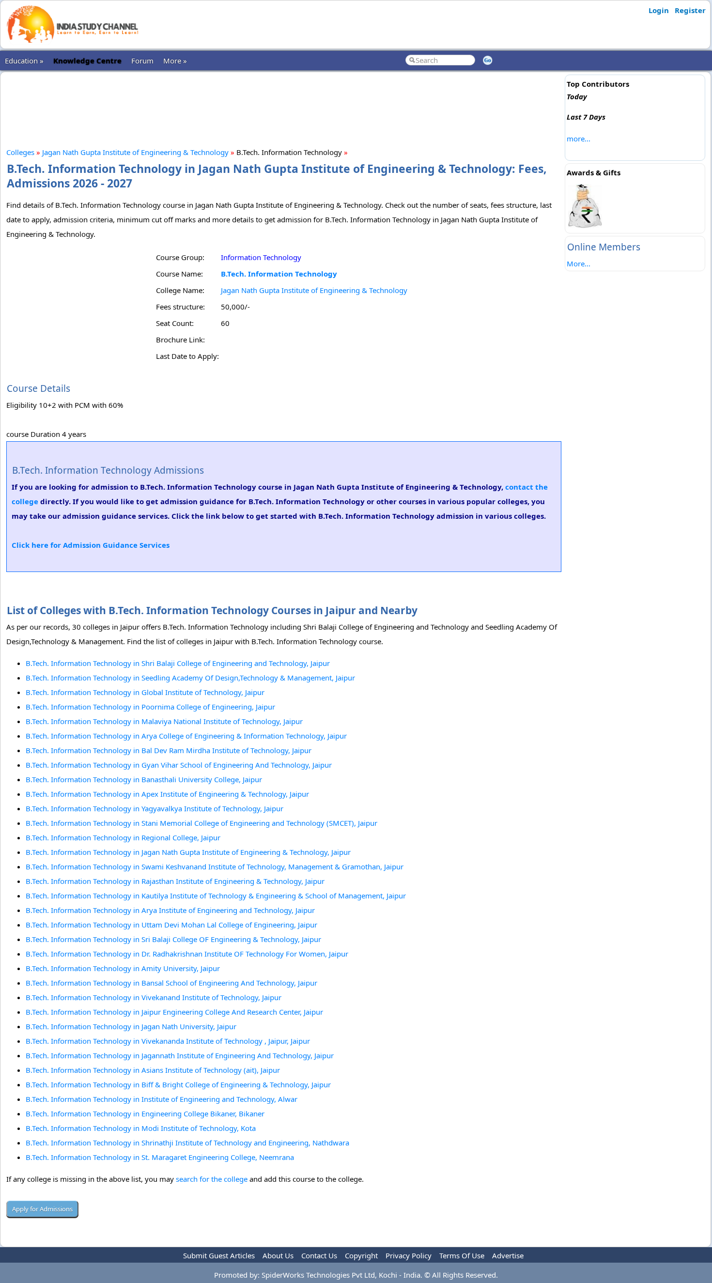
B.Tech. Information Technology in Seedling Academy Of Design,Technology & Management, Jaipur (190, 677)
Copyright (361, 1255)
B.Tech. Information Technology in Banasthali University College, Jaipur (144, 779)
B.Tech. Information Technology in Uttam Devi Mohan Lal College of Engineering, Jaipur (171, 924)
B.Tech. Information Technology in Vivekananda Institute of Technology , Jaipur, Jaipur (168, 1041)
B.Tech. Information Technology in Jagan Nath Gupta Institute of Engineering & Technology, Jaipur (188, 852)
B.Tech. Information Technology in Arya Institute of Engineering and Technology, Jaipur (170, 910)
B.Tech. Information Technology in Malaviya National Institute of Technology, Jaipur (164, 721)
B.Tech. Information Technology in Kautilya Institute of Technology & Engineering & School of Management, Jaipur (216, 895)
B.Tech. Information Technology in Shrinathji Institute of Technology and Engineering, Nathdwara (187, 1142)
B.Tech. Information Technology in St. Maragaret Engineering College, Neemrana (160, 1157)
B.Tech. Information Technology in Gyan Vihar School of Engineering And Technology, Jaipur (179, 765)
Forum (142, 60)
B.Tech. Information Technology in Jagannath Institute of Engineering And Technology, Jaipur (180, 1055)
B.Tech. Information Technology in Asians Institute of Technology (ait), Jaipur (153, 1070)
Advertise (508, 1255)
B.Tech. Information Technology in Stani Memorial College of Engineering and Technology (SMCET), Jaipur (201, 823)
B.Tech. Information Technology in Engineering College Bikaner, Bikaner (145, 1113)
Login (659, 10)
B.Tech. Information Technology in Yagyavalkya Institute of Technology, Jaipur (154, 808)
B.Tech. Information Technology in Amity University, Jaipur (123, 968)
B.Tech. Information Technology (279, 273)
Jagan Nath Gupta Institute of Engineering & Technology (135, 152)
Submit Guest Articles (219, 1255)
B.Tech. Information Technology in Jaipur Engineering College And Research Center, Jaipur (174, 1012)
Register (690, 10)
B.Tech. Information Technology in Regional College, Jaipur (123, 837)
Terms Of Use (461, 1255)
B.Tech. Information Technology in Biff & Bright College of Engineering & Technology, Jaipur (178, 1084)
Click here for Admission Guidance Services (91, 545)
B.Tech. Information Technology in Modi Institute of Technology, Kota (141, 1128)
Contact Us (319, 1255)
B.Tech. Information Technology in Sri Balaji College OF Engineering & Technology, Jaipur (173, 939)
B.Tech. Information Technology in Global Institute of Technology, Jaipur (145, 692)
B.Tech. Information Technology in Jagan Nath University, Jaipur (131, 1026)
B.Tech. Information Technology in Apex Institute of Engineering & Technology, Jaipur (167, 794)
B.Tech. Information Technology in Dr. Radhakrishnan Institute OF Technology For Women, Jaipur (187, 953)
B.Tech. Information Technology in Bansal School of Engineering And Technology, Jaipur (171, 983)
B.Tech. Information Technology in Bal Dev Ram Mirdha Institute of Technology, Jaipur (168, 750)
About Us (278, 1255)
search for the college (212, 1179)
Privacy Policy (409, 1255)
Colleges (20, 152)
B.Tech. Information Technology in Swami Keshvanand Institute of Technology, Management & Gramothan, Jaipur (214, 866)
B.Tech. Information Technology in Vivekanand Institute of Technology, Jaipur (153, 997)
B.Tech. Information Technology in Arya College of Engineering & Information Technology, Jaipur (186, 736)
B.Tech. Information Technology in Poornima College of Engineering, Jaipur (150, 706)
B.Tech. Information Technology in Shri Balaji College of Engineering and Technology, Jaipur (178, 663)
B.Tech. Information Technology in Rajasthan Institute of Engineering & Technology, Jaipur (175, 881)
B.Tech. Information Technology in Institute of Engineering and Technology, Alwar (161, 1099)
